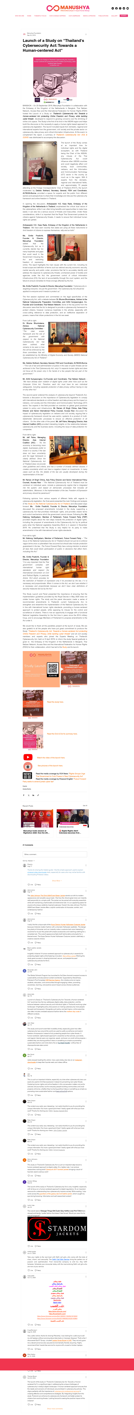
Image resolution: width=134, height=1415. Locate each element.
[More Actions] (86, 865)
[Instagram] (120, 8)
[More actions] (86, 34)
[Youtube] (127, 8)
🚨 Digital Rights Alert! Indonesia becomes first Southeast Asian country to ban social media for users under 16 (72, 832)
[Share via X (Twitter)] (28, 795)
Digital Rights (27, 789)
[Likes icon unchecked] (28, 885)
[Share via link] (38, 795)
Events (25, 786)
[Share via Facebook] (24, 795)
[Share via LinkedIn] (33, 795)
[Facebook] (116, 8)
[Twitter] (124, 8)
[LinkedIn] (113, 8)
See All (85, 805)
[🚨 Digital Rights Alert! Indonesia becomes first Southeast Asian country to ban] (73, 818)
